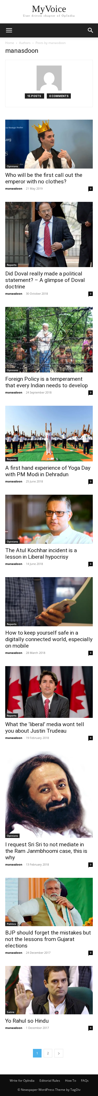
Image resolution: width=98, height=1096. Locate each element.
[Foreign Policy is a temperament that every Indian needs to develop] (49, 339)
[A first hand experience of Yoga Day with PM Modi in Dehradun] (49, 433)
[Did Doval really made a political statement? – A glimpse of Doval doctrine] (49, 234)
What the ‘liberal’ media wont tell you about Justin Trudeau (44, 727)
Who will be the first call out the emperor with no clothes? (43, 178)
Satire (10, 1012)
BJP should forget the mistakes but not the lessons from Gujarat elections (48, 939)
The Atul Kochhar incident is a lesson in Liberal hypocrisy (41, 553)
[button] (9, 30)
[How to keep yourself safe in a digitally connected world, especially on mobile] (49, 601)
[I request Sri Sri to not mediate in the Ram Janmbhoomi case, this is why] (49, 794)
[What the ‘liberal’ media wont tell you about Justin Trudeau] (49, 692)
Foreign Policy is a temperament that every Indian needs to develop (46, 382)
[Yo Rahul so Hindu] (49, 990)
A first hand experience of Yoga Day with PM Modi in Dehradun (47, 471)
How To (70, 1080)
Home (9, 43)
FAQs (85, 1080)
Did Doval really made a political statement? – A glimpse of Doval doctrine (45, 280)
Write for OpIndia (22, 1080)
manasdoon (13, 188)
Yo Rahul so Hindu (27, 1021)
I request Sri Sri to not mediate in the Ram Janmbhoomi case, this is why (46, 851)
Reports (11, 265)
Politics (11, 924)
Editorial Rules (49, 1080)
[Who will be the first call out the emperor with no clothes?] (49, 144)
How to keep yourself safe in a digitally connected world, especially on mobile (49, 639)
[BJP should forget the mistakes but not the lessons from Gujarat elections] (49, 902)
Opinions (12, 166)
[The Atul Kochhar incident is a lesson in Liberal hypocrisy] (49, 519)
